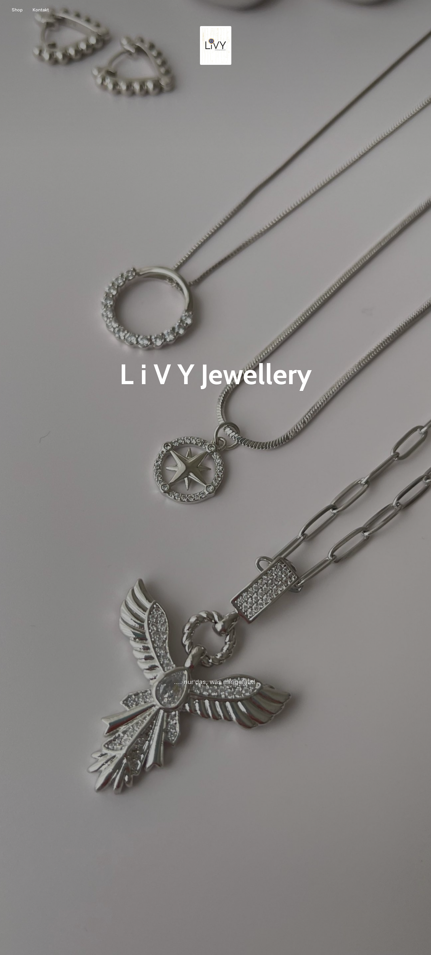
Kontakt (41, 10)
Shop (17, 10)
